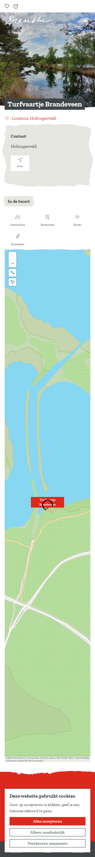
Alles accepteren (47, 821)
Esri (25, 758)
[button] (47, 504)
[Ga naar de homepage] (28, 20)
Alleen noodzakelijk (47, 832)
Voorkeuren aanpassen (47, 843)
